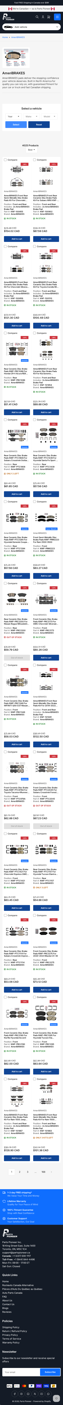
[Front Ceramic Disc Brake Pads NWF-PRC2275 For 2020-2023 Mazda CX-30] (46, 931)
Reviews (6, 1311)
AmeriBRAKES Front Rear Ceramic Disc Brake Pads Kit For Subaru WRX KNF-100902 (45, 199)
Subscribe (50, 1372)
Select (16, 124)
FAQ (4, 1296)
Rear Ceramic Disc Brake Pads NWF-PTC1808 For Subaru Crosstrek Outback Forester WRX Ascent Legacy (16, 460)
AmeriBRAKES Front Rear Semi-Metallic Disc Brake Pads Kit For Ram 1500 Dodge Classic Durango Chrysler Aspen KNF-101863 (45, 1121)
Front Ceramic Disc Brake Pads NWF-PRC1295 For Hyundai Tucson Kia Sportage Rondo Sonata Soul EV (45, 1038)
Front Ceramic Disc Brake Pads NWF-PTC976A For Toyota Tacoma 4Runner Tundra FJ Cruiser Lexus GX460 (16, 792)
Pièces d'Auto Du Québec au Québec (22, 1289)
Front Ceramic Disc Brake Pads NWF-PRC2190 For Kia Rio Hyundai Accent (16, 1035)
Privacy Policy (10, 1334)
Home (5, 37)
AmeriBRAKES (18, 37)
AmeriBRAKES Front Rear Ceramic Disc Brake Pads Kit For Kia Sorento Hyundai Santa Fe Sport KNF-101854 (45, 373)
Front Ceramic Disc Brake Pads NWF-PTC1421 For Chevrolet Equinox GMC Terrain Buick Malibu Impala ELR (16, 874)
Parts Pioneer (25, 1401)
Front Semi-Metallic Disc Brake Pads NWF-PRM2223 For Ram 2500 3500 (46, 539)
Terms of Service (11, 1338)
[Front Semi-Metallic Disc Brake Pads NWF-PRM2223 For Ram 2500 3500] (46, 517)
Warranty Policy (10, 1342)
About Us (7, 1300)
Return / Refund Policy (14, 1331)
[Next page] (51, 1172)
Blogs (5, 1308)
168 (43, 1171)
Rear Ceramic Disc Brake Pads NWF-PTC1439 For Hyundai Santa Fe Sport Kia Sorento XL (46, 459)
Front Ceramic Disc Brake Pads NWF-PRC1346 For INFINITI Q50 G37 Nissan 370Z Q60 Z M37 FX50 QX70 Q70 (16, 705)
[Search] (37, 17)
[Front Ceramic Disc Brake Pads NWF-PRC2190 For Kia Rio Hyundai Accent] (17, 1013)
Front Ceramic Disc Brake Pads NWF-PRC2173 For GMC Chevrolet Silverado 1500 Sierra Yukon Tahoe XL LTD (45, 624)
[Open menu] (57, 17)
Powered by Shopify (42, 1401)
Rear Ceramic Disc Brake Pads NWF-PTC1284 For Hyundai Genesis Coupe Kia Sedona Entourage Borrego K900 (15, 542)
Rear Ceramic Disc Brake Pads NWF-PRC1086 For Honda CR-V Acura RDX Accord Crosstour (15, 372)
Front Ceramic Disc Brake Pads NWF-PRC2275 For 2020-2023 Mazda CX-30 (45, 953)
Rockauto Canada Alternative (18, 1285)
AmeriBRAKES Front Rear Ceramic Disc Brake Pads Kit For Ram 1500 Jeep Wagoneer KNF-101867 (16, 1118)
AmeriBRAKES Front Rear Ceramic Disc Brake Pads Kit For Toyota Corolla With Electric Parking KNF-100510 (46, 287)
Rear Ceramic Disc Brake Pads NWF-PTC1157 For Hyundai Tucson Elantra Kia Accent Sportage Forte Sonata (45, 874)
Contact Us (8, 1304)
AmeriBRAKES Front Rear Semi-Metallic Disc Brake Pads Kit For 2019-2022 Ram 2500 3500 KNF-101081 (45, 705)
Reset (39, 124)
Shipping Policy (10, 1327)
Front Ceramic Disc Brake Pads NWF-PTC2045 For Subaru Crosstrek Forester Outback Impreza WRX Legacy (46, 792)
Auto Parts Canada (12, 1292)
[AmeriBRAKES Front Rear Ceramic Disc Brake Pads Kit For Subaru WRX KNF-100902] (46, 176)
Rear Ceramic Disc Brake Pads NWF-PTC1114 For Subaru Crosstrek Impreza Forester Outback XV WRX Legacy (16, 956)
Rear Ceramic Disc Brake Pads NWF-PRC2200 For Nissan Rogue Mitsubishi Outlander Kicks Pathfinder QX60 (17, 624)
